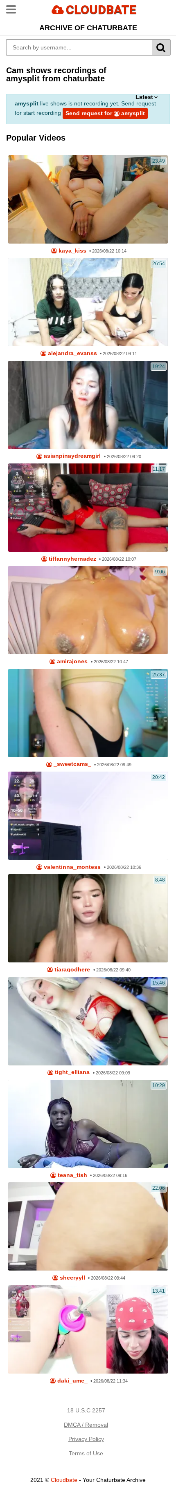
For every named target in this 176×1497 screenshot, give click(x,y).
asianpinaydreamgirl (71, 456)
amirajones (71, 661)
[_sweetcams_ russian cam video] (88, 713)
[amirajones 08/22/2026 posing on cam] (88, 610)
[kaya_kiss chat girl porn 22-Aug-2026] (88, 199)
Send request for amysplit (105, 113)
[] (161, 47)
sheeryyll (71, 1278)
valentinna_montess (71, 867)
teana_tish (71, 1175)
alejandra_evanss (71, 353)
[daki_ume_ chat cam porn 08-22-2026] (88, 1329)
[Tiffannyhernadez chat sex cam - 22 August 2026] (88, 507)
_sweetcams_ (71, 764)
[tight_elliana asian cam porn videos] (88, 1021)
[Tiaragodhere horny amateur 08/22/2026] (88, 918)
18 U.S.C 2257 (86, 1410)
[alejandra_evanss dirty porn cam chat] (88, 302)
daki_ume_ (72, 1381)
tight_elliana (71, 1072)
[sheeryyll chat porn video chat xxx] (88, 1226)
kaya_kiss (71, 251)
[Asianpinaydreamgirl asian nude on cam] (88, 405)
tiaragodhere (71, 970)
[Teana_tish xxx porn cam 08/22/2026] (88, 1124)
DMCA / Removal (86, 1424)
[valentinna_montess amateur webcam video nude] (88, 816)
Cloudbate (64, 1480)
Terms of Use (86, 1453)
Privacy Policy (86, 1439)
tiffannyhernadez (71, 559)
